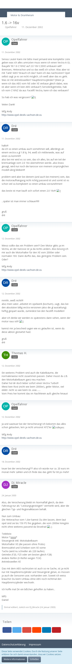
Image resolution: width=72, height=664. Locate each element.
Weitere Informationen (14, 659)
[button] (4, 4)
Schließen (34, 659)
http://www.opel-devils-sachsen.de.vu (22, 114)
